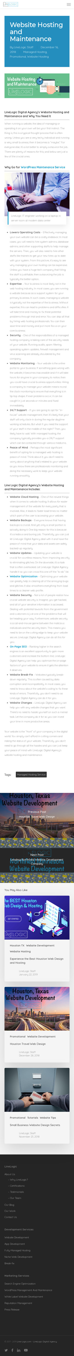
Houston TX (17, 945)
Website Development (40, 945)
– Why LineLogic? (18, 1179)
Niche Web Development (18, 1256)
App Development (14, 1244)
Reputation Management (18, 1303)
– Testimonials (16, 1191)
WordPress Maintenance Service (43, 167)
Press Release (11, 1309)
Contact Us (10, 1217)
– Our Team (14, 1198)
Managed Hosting (35, 52)
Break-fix (9, 1263)
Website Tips (48, 1117)
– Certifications (16, 1185)
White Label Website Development (23, 1296)
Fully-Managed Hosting (17, 1250)
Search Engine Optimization (20, 1283)
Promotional (18, 56)
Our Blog (9, 1204)
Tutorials (32, 1117)
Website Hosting (38, 56)
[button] (69, 4)
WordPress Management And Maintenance (28, 1290)
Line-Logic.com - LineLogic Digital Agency (37, 1341)
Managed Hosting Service (31, 774)
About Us (9, 1174)
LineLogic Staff (23, 47)
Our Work (9, 1211)
